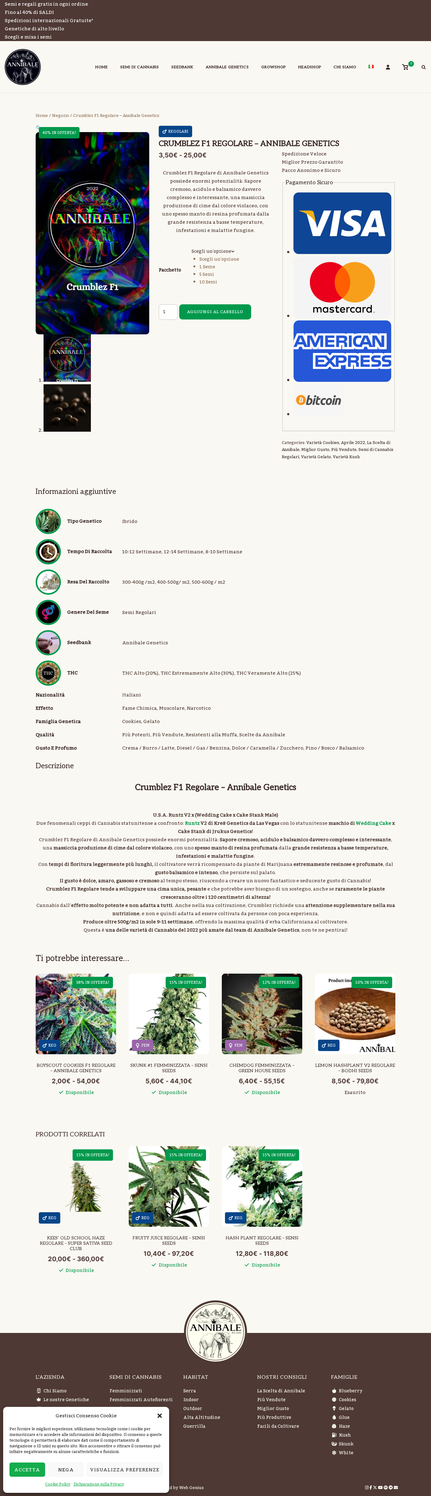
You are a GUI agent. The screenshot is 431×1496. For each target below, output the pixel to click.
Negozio (60, 116)
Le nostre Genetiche (66, 1400)
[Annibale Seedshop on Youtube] (381, 1488)
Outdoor (192, 1408)
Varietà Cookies (322, 443)
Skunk (346, 1444)
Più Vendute (344, 450)
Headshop (309, 67)
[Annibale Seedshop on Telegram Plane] (391, 1488)
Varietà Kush (346, 457)
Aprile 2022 (353, 443)
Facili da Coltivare (278, 1426)
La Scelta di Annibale (281, 1391)
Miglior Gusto (315, 450)
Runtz (192, 823)
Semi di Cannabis (139, 67)
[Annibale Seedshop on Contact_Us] (396, 1488)
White (346, 1453)
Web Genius (191, 1488)
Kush (345, 1435)
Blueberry (350, 1391)
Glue (344, 1417)
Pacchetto (170, 270)
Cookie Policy (57, 1484)
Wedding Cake (373, 823)
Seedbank (182, 67)
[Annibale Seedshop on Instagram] (367, 1488)
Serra (189, 1391)
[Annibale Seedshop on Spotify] (386, 1488)
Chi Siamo (345, 67)
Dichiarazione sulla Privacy (99, 1484)
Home (101, 67)
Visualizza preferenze (124, 1470)
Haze (344, 1426)
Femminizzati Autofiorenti (141, 1400)
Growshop (273, 67)
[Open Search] (423, 68)
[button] (159, 1416)
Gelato (346, 1408)
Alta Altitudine (201, 1417)
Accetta (27, 1470)
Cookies (347, 1400)
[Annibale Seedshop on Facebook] (371, 1488)
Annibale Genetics (227, 67)
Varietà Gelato (316, 457)
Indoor (191, 1400)
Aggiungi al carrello (215, 312)
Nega (66, 1470)
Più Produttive (274, 1417)
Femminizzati (125, 1391)
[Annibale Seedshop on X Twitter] (375, 1488)
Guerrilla (194, 1426)
